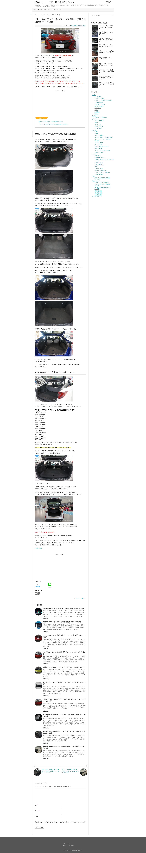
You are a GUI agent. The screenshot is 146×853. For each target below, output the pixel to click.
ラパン (96, 113)
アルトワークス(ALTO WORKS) (103, 100)
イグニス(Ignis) (99, 102)
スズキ (53, 9)
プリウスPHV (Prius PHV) (78, 25)
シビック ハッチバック (101, 170)
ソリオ (96, 110)
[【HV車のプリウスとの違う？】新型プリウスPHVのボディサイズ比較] (38, 655)
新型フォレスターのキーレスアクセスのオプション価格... (106, 84)
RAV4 (96, 133)
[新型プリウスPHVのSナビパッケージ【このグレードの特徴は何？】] (38, 670)
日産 (45, 9)
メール (37, 810)
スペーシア (98, 108)
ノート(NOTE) (98, 192)
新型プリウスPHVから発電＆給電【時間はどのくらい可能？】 (62, 622)
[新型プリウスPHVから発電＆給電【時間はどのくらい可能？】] (38, 625)
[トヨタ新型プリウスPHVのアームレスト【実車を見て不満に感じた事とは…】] (38, 717)
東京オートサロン (97, 196)
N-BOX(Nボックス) (100, 157)
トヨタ (34, 9)
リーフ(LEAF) (98, 194)
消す (43, 118)
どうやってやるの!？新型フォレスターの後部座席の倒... (106, 71)
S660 (96, 166)
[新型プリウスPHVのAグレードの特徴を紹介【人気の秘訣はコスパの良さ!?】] (38, 749)
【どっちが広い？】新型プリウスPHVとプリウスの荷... (106, 27)
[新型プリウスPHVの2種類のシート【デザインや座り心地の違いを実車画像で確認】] (38, 734)
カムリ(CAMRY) (99, 135)
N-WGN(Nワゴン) (99, 164)
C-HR (96, 131)
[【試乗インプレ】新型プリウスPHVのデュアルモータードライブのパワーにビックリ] (38, 702)
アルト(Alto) (98, 96)
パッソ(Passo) (98, 144)
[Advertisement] (60, 102)
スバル (94, 115)
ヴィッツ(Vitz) (98, 148)
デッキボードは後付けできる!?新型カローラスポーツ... (106, 78)
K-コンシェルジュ (80, 598)
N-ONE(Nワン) (99, 162)
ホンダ (48, 9)
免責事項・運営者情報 (68, 845)
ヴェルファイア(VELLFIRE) (102, 150)
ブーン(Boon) (98, 128)
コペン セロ (98, 124)
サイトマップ (66, 843)
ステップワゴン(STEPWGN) (102, 172)
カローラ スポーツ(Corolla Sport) (103, 137)
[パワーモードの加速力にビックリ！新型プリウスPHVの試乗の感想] (38, 612)
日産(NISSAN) (96, 181)
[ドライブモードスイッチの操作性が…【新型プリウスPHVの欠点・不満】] (38, 685)
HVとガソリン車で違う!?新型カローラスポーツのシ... (106, 40)
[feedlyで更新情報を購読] (107, 2)
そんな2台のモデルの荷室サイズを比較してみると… (54, 124)
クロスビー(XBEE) (100, 104)
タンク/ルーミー (99, 142)
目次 (61, 9)
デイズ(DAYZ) (98, 191)
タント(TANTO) (99, 126)
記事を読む (45, 618)
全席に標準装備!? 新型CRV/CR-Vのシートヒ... (105, 58)
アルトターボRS (99, 98)
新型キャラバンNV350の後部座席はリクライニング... (106, 65)
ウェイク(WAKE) (99, 120)
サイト (36, 816)
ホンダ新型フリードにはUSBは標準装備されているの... (106, 46)
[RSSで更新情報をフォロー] (110, 2)
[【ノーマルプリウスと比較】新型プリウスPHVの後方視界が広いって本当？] (38, 638)
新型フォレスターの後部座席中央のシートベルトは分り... (106, 52)
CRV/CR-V (98, 155)
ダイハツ (40, 9)
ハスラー (97, 112)
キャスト (97, 122)
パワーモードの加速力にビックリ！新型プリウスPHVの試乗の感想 (63, 608)
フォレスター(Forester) (101, 117)
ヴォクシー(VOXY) (100, 152)
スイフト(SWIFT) (99, 106)
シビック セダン (99, 168)
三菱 (58, 9)
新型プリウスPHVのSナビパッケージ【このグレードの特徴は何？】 (64, 667)
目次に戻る (39, 548)
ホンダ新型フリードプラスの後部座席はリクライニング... (106, 33)
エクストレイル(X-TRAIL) (102, 182)
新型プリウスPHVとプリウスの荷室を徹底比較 (50, 121)
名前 (36, 805)
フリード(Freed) (99, 174)
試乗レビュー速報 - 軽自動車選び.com (54, 2)
